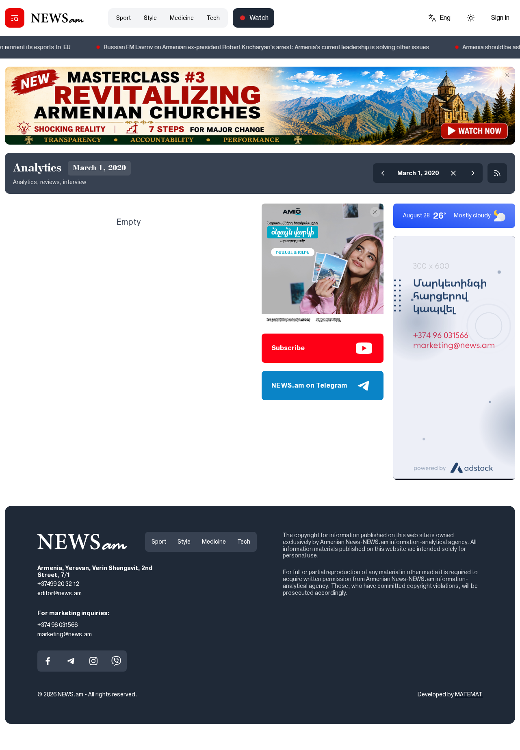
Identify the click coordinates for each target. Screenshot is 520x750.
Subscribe (288, 348)
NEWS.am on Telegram (309, 385)
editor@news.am (59, 593)
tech (213, 18)
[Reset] (453, 173)
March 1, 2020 (418, 173)
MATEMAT (469, 694)
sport (123, 18)
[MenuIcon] (14, 18)
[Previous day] (382, 173)
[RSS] (497, 173)
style (150, 18)
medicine (182, 18)
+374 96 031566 (57, 624)
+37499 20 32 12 (58, 584)
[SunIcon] (471, 18)
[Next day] (473, 173)
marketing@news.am (64, 634)
